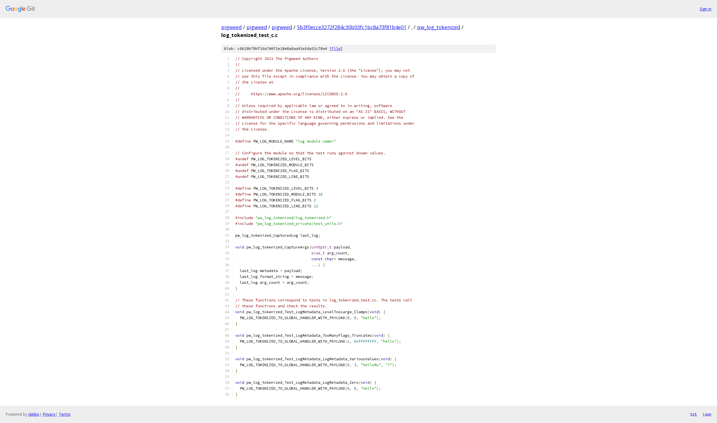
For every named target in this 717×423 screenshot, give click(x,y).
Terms (65, 414)
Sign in (705, 8)
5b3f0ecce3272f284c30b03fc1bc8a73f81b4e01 (351, 27)
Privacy (49, 414)
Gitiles (33, 414)
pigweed (231, 27)
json (706, 414)
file (336, 48)
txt (693, 414)
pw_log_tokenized (438, 27)
